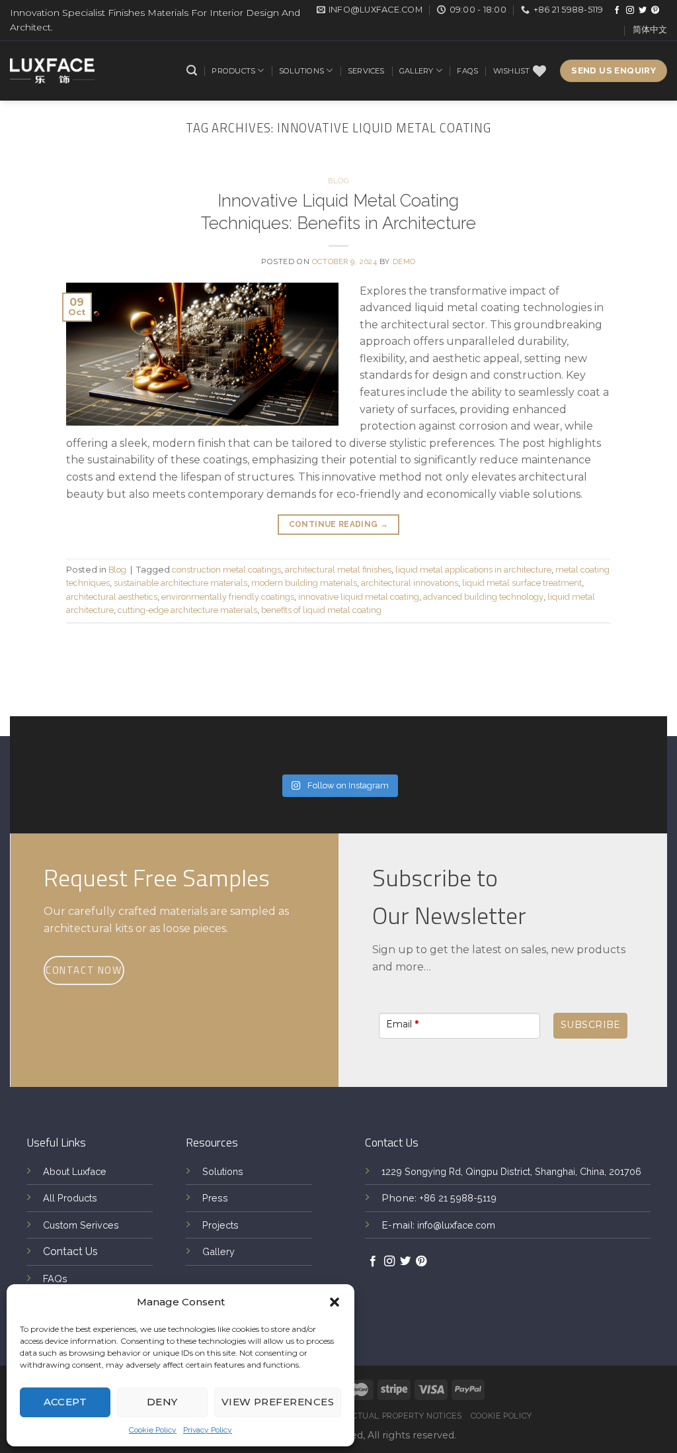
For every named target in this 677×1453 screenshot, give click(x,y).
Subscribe (591, 1025)
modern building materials (304, 583)
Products (233, 70)
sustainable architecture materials (180, 583)
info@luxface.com (456, 1225)
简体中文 (650, 29)
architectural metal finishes (338, 570)
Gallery (416, 70)
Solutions (301, 70)
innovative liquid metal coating (358, 597)
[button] (334, 1302)
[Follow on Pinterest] (655, 10)
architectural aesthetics (111, 597)
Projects (220, 1225)
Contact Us (70, 1251)
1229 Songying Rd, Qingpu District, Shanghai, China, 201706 (511, 1171)
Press (215, 1197)
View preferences (277, 1401)
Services (366, 70)
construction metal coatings (226, 570)
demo (404, 261)
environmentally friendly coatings (227, 597)
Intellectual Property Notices (390, 1416)
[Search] (191, 70)
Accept (65, 1401)
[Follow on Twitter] (643, 10)
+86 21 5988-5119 (458, 1197)
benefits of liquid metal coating (321, 610)
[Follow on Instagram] (630, 10)
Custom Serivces (81, 1225)
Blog (338, 180)
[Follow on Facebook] (617, 10)
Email (402, 1024)
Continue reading (339, 524)
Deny (162, 1401)
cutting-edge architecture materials (187, 610)
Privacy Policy (207, 1429)
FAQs (467, 70)
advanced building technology (483, 597)
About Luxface (74, 1171)
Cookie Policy (153, 1429)
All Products (70, 1197)
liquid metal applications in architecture (473, 570)
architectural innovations (409, 583)
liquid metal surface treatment (522, 583)
